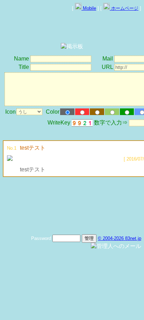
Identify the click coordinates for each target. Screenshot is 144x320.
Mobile (88, 8)
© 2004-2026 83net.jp (119, 238)
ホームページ (124, 8)
